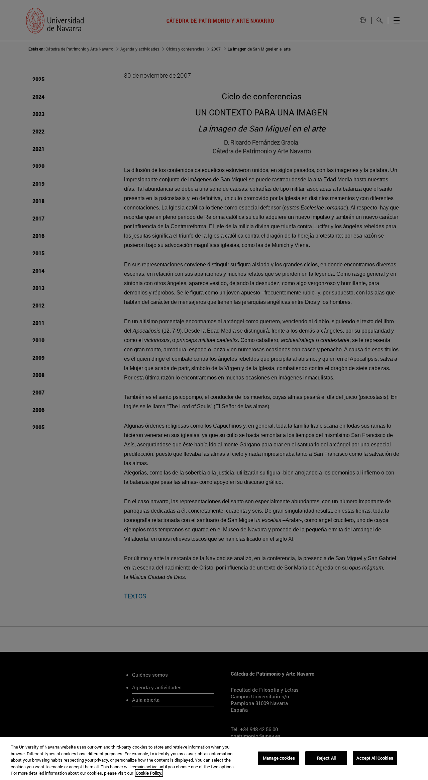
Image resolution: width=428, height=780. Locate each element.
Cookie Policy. (149, 773)
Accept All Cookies (374, 758)
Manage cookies (279, 758)
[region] (214, 758)
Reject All (326, 758)
